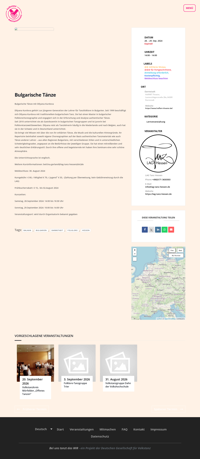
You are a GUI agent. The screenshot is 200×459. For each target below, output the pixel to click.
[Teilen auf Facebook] (145, 230)
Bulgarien (41, 230)
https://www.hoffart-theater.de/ (159, 108)
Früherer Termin (35, 409)
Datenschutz (100, 436)
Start (60, 429)
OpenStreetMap (170, 318)
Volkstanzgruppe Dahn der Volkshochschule (118, 385)
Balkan (27, 230)
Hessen (86, 230)
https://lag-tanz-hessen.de (158, 194)
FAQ (125, 429)
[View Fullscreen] (135, 259)
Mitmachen (108, 429)
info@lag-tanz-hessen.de (157, 186)
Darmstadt (57, 230)
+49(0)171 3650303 (161, 179)
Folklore (73, 230)
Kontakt (139, 429)
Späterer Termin (165, 409)
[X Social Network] (151, 230)
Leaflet (159, 318)
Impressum (159, 429)
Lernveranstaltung (156, 121)
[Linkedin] (158, 230)
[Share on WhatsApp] (164, 230)
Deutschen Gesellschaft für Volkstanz (126, 448)
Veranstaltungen (82, 429)
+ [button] (135, 249)
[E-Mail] (171, 230)
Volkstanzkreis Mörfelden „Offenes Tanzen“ (33, 391)
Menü (189, 8)
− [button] (135, 253)
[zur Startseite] (13, 13)
